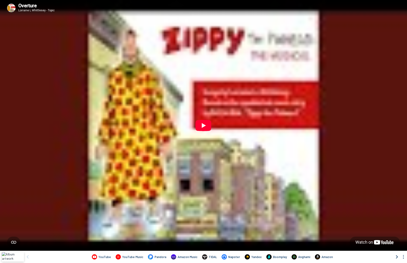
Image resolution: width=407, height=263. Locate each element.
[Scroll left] (27, 257)
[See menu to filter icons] (403, 257)
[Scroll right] (397, 257)
